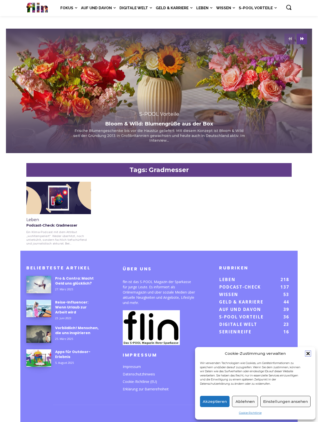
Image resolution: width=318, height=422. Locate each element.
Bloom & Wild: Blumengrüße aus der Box (159, 124)
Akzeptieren (215, 401)
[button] (308, 353)
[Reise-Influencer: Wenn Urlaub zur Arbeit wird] (38, 308)
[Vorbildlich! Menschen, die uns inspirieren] (38, 334)
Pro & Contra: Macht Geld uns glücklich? (74, 281)
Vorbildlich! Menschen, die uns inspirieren (77, 330)
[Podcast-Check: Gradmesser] (58, 198)
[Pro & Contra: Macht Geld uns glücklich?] (38, 284)
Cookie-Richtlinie (250, 413)
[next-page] (302, 39)
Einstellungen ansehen (285, 401)
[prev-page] (289, 39)
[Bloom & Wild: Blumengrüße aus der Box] (159, 91)
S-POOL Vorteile (159, 114)
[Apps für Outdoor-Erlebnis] (38, 358)
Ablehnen (245, 401)
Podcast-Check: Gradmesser (51, 225)
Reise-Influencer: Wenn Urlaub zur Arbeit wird (71, 307)
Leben (32, 220)
